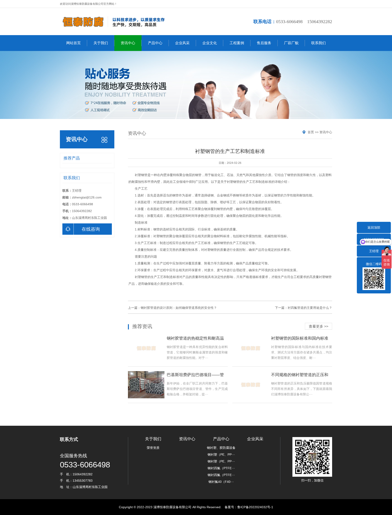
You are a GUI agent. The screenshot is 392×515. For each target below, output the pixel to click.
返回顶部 (374, 227)
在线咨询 (91, 229)
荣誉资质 (153, 447)
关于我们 (100, 43)
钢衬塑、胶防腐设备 (221, 447)
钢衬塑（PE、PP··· (221, 454)
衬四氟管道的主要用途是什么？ (310, 307)
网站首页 (73, 43)
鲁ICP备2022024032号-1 (255, 507)
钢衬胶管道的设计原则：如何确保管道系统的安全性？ (179, 307)
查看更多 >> (318, 326)
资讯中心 (128, 43)
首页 (311, 132)
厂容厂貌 (291, 43)
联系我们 (318, 43)
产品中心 (155, 43)
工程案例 (237, 43)
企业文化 (209, 43)
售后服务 (264, 43)
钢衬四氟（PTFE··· (221, 468)
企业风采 (182, 43)
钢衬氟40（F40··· (221, 481)
